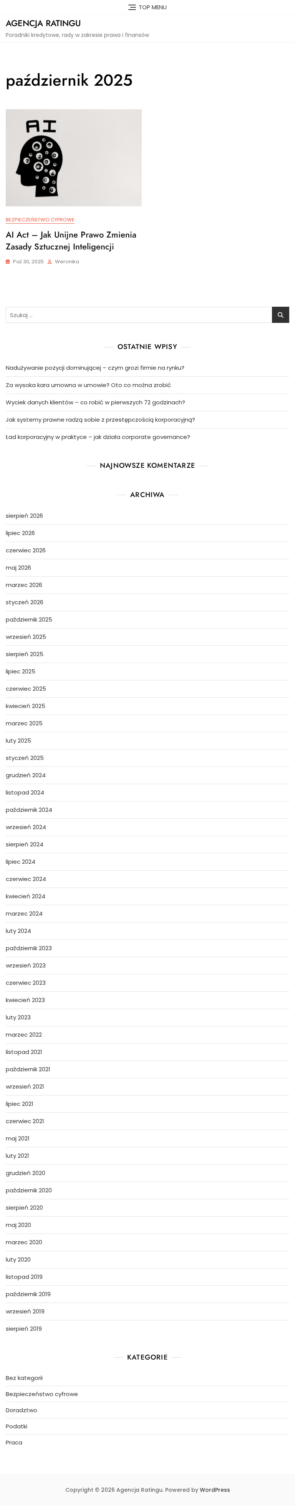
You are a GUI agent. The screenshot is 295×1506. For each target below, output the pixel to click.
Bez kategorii (24, 1378)
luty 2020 (18, 1259)
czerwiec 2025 (26, 689)
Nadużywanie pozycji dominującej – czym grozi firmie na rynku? (95, 368)
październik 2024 (29, 810)
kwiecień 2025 (25, 706)
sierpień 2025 (24, 654)
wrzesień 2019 (25, 1311)
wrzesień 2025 (26, 637)
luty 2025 (18, 740)
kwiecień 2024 (25, 896)
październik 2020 (29, 1190)
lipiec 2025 (20, 671)
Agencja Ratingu (43, 23)
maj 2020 (18, 1225)
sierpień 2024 (24, 844)
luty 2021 (17, 1156)
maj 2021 (18, 1138)
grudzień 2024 (26, 775)
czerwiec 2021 (25, 1121)
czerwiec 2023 (26, 983)
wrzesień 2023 (26, 965)
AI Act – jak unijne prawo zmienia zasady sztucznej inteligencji (71, 240)
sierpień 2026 (24, 516)
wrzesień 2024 (26, 827)
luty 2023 (18, 1017)
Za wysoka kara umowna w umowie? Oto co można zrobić (88, 385)
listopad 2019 (24, 1277)
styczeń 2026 (24, 602)
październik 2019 (28, 1294)
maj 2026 (18, 568)
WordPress (215, 1490)
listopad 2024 (25, 792)
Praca (14, 1442)
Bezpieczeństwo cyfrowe (40, 219)
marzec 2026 (24, 585)
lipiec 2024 (20, 862)
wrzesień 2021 (25, 1086)
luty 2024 (18, 931)
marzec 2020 (24, 1242)
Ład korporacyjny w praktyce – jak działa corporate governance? (98, 437)
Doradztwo (21, 1410)
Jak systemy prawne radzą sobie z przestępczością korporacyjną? (100, 420)
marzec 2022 (24, 1035)
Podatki (16, 1426)
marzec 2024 (24, 913)
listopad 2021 (24, 1052)
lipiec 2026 (20, 533)
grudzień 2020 (25, 1173)
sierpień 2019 (24, 1329)
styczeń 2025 (25, 758)
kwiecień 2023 (25, 1000)
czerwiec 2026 (26, 550)
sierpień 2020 (24, 1207)
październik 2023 (29, 948)
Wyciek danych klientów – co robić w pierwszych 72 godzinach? (95, 402)
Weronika (67, 261)
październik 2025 (29, 619)
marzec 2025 (24, 723)
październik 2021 (28, 1069)
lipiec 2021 (19, 1104)
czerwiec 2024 (26, 879)
